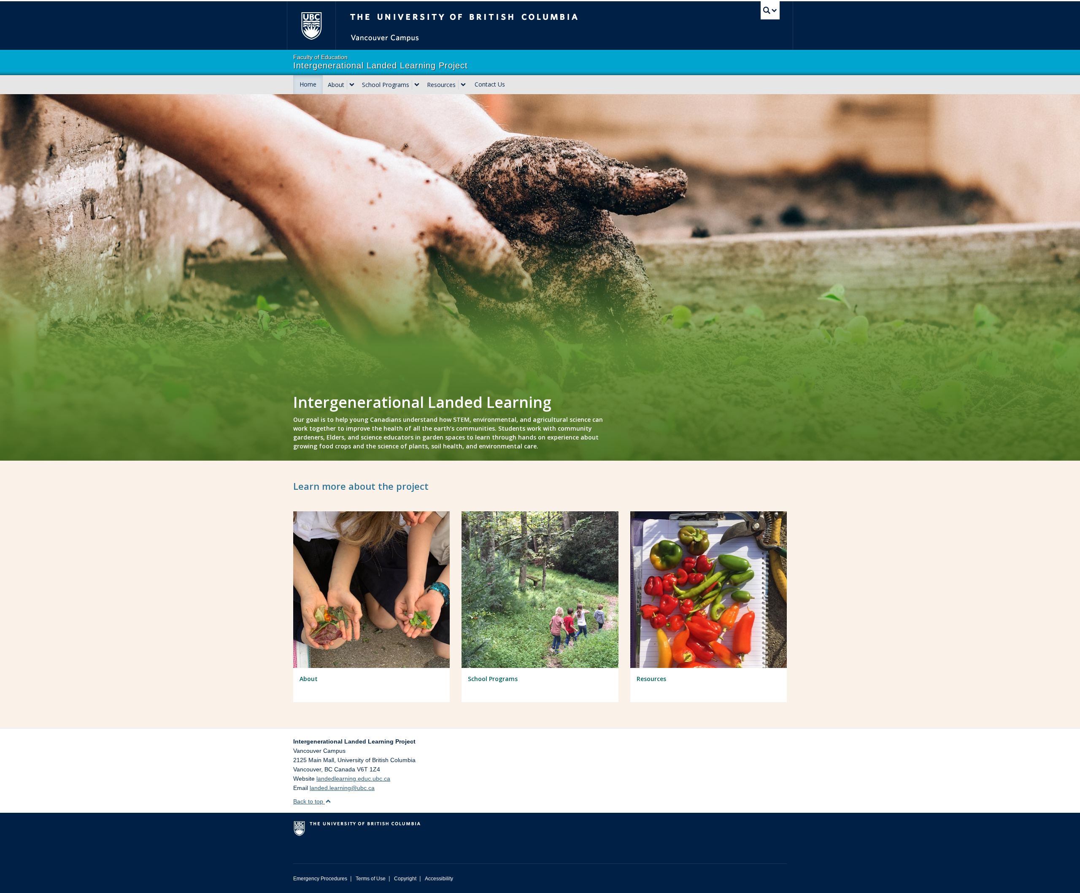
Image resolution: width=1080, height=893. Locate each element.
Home (308, 84)
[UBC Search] (770, 10)
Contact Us (490, 84)
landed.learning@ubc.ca (342, 787)
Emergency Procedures (320, 879)
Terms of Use (371, 879)
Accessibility (439, 879)
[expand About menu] (352, 85)
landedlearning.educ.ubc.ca (353, 778)
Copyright (405, 879)
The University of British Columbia (311, 25)
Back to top (309, 801)
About (336, 85)
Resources (441, 85)
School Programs (385, 85)
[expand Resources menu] (463, 85)
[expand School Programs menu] (417, 85)
